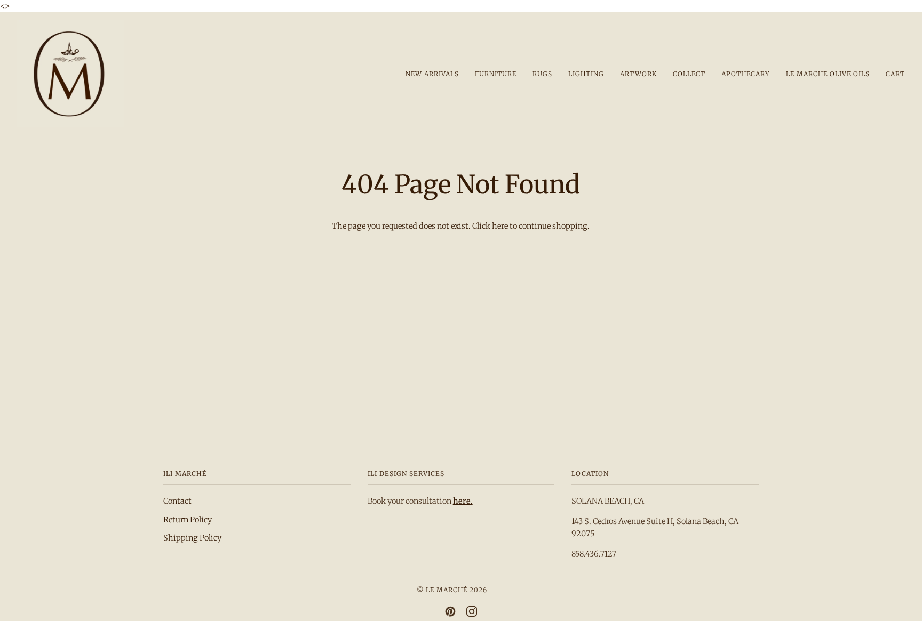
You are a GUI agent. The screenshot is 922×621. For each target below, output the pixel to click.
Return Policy (187, 520)
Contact (177, 501)
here (500, 226)
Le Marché (446, 590)
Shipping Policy (192, 538)
